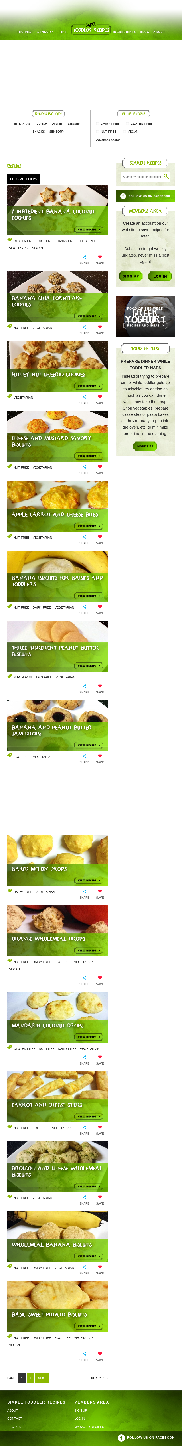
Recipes (24, 31)
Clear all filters (23, 179)
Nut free (108, 131)
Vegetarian (19, 248)
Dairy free (110, 123)
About (159, 31)
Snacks (38, 131)
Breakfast (23, 123)
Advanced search (108, 140)
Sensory (45, 31)
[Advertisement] (91, 73)
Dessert (75, 123)
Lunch (42, 123)
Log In (79, 1418)
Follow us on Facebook (151, 1437)
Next (42, 1378)
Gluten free (141, 123)
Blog (144, 31)
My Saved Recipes (89, 1427)
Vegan (133, 131)
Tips (63, 31)
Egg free (88, 241)
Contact (14, 1418)
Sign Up (80, 1410)
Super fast (23, 677)
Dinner (57, 123)
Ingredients (124, 31)
